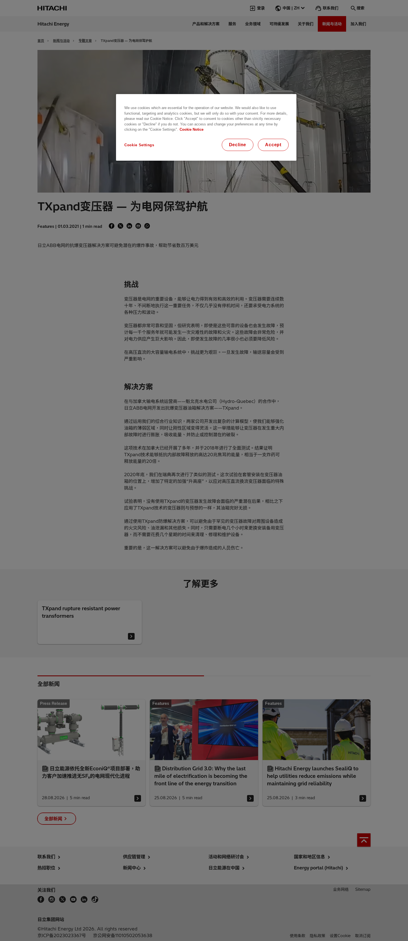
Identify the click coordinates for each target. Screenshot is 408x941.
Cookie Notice (191, 129)
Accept (273, 144)
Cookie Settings (139, 145)
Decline (237, 144)
